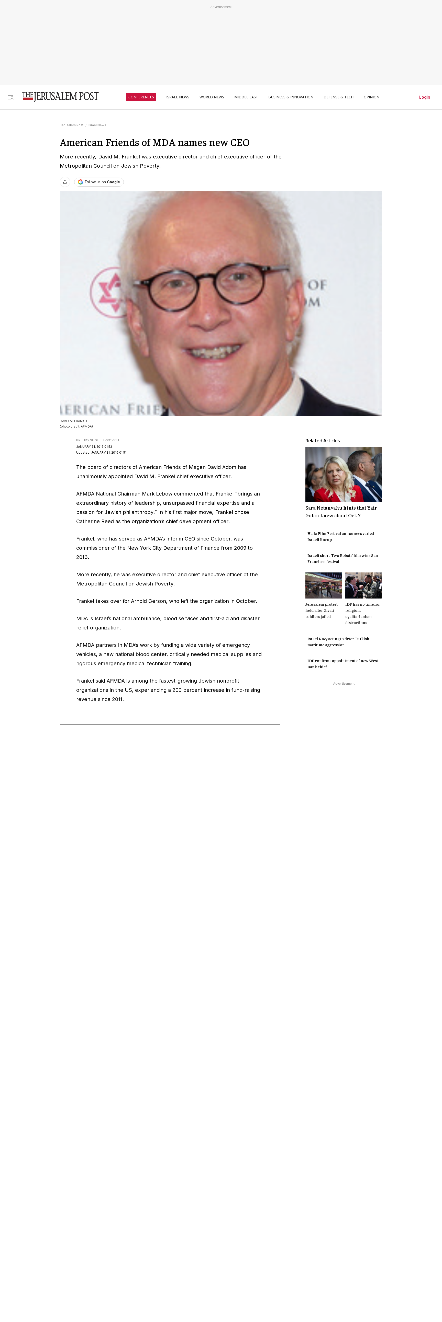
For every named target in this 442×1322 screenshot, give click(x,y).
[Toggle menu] (10, 96)
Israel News (97, 125)
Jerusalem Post (71, 125)
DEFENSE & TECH (338, 97)
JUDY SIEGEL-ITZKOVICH (100, 440)
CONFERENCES (141, 97)
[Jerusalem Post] (57, 96)
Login (424, 97)
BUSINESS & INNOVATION (290, 97)
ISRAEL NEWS (177, 97)
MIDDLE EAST (246, 97)
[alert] (46, 1263)
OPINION (371, 97)
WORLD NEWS (212, 97)
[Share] (65, 182)
